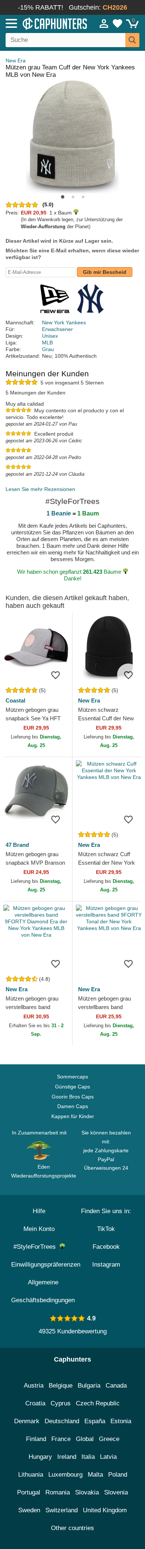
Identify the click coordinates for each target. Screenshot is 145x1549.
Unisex (50, 336)
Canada (116, 1385)
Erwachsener (57, 329)
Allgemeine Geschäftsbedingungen (43, 1291)
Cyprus (61, 1403)
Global (85, 1438)
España (94, 1421)
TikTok (106, 1228)
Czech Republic (98, 1403)
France (61, 1438)
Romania (57, 1492)
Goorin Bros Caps (73, 1097)
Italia (88, 1456)
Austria (34, 1385)
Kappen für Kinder (72, 1116)
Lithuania (30, 1474)
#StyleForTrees (36, 1246)
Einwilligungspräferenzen (45, 1264)
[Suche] (132, 40)
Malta (95, 1474)
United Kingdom (105, 1510)
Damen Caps (72, 1106)
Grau (48, 349)
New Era (16, 60)
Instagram (106, 1264)
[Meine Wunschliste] (117, 23)
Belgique (60, 1385)
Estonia (120, 1421)
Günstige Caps (72, 1087)
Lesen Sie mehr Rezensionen (40, 489)
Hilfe (39, 1211)
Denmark (26, 1421)
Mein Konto (39, 1228)
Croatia (35, 1403)
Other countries (72, 1528)
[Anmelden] (104, 23)
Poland (117, 1474)
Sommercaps (72, 1077)
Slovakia (87, 1492)
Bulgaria (89, 1385)
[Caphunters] (42, 23)
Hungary (40, 1456)
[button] (62, 197)
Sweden (29, 1510)
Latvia (108, 1456)
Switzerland (61, 1510)
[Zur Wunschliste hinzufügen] (55, 675)
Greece (109, 1438)
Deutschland (62, 1421)
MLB (47, 343)
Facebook (106, 1246)
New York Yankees (64, 322)
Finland (36, 1438)
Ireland (66, 1456)
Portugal (28, 1492)
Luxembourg (65, 1474)
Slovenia (116, 1492)
